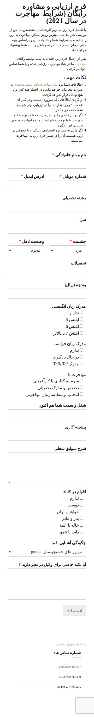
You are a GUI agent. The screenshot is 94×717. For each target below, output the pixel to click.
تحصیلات (78, 263)
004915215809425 (69, 687)
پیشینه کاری (75, 427)
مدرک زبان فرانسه (70, 343)
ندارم (74, 313)
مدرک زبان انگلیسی (69, 306)
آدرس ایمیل (32, 176)
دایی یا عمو (69, 532)
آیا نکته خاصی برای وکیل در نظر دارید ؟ (52, 564)
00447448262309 (70, 677)
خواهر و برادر (67, 512)
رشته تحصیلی (74, 198)
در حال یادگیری (65, 357)
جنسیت (78, 241)
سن (82, 219)
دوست (73, 505)
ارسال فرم (74, 610)
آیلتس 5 (72, 319)
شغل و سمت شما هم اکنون (62, 405)
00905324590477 (70, 666)
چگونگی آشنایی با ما (68, 542)
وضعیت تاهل (31, 241)
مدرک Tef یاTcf (66, 364)
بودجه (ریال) (75, 285)
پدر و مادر (70, 518)
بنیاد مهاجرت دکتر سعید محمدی (36, 84)
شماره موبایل (73, 176)
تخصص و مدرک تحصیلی (58, 387)
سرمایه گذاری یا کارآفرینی (56, 381)
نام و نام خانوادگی (69, 154)
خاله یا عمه (69, 525)
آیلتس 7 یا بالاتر (66, 333)
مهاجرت (80, 64)
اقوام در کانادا (74, 491)
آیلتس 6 (72, 326)
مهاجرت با (77, 374)
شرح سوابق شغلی (70, 448)
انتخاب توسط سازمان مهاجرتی (52, 394)
